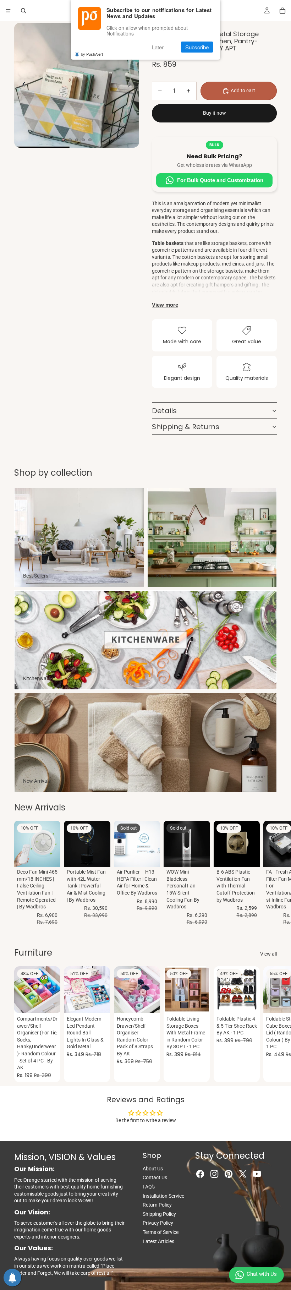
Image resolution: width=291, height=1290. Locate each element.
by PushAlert (92, 54)
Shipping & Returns (185, 427)
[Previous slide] (22, 85)
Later (158, 47)
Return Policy (157, 1205)
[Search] (23, 10)
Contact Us (155, 1177)
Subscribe (197, 47)
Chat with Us (262, 1274)
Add (55, 856)
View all (268, 954)
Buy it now (214, 113)
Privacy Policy (158, 1223)
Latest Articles (158, 1241)
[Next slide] (131, 85)
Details (164, 411)
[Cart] (282, 10)
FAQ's (149, 1187)
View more (165, 305)
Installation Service (163, 1196)
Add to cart (243, 90)
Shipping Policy (159, 1214)
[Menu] (8, 10)
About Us (153, 1168)
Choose (105, 1001)
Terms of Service (161, 1232)
